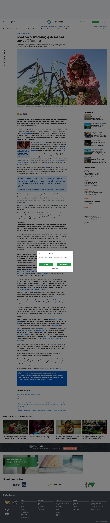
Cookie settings (55, 268)
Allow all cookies (64, 264)
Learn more (41, 260)
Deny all (46, 264)
